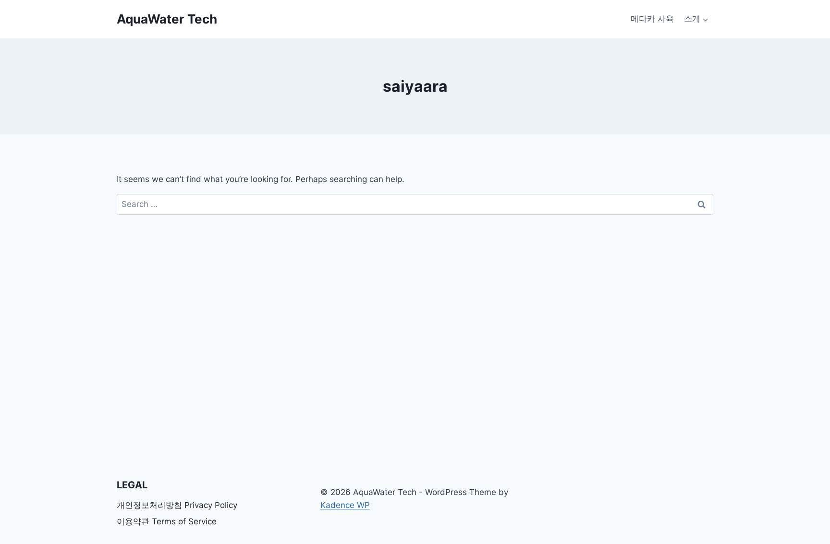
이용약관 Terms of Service (167, 521)
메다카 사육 (652, 19)
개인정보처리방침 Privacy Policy (177, 505)
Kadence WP (345, 505)
